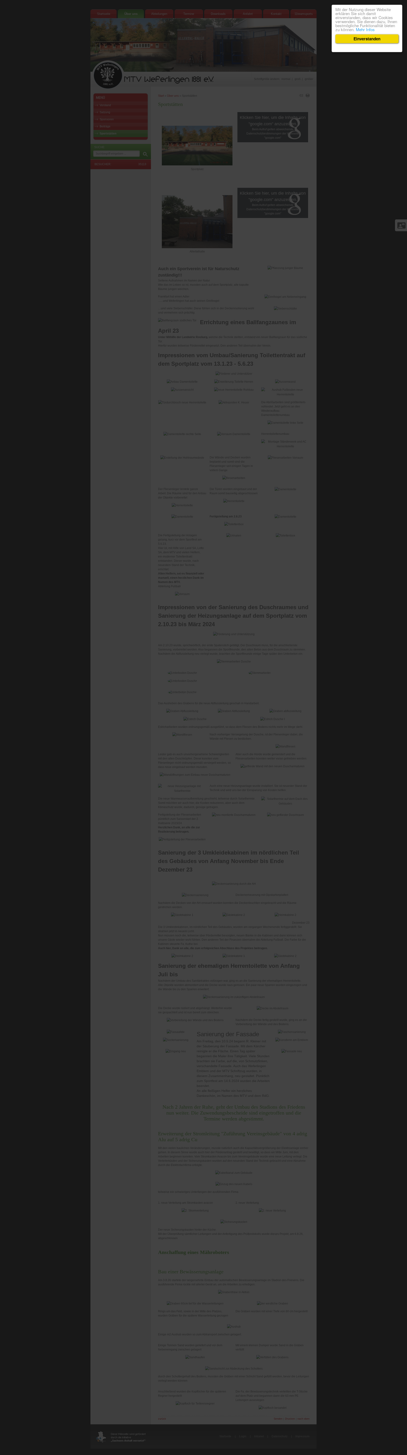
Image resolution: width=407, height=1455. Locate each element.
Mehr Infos (365, 29)
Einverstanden (367, 39)
